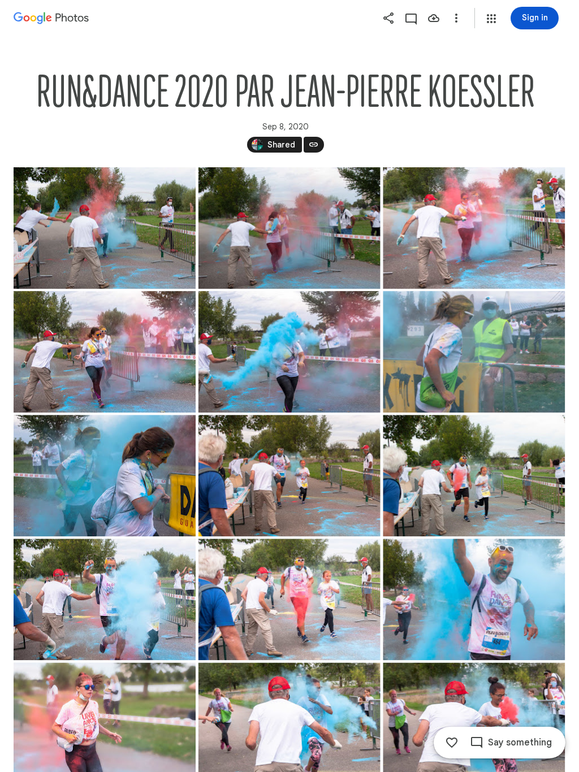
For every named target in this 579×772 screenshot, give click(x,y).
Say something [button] (520, 742)
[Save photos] (433, 18)
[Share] (388, 18)
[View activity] (411, 18)
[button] (491, 18)
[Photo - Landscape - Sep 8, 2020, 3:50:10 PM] (105, 228)
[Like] (451, 742)
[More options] (456, 18)
